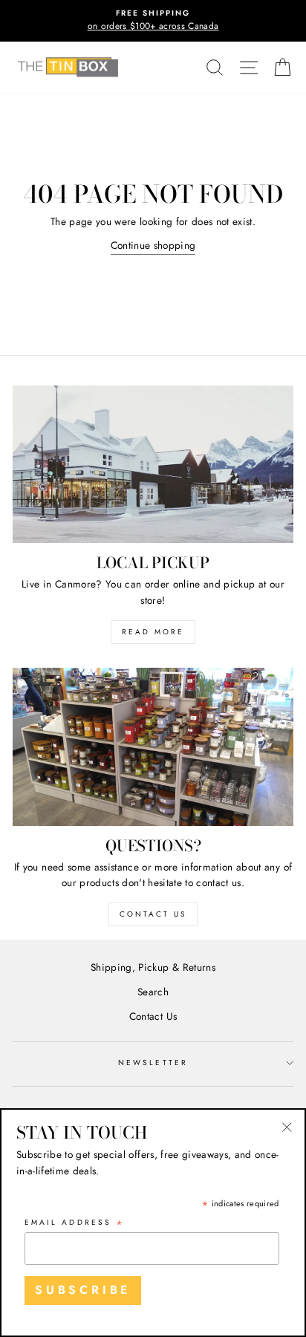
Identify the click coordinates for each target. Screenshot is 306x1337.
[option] (153, 20)
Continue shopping (153, 245)
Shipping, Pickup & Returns (153, 967)
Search (153, 991)
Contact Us (153, 914)
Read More (153, 631)
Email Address (75, 1223)
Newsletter (153, 1062)
